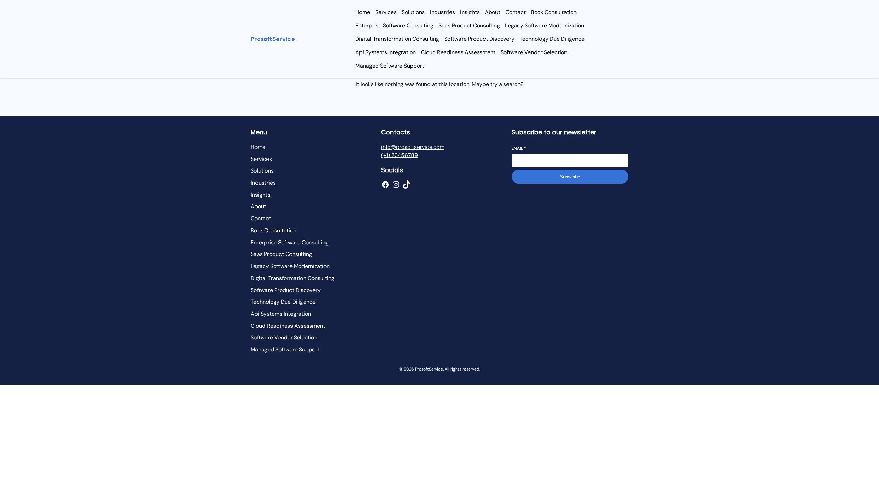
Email (519, 148)
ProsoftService (273, 39)
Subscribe (570, 176)
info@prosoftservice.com (412, 147)
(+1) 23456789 (399, 155)
